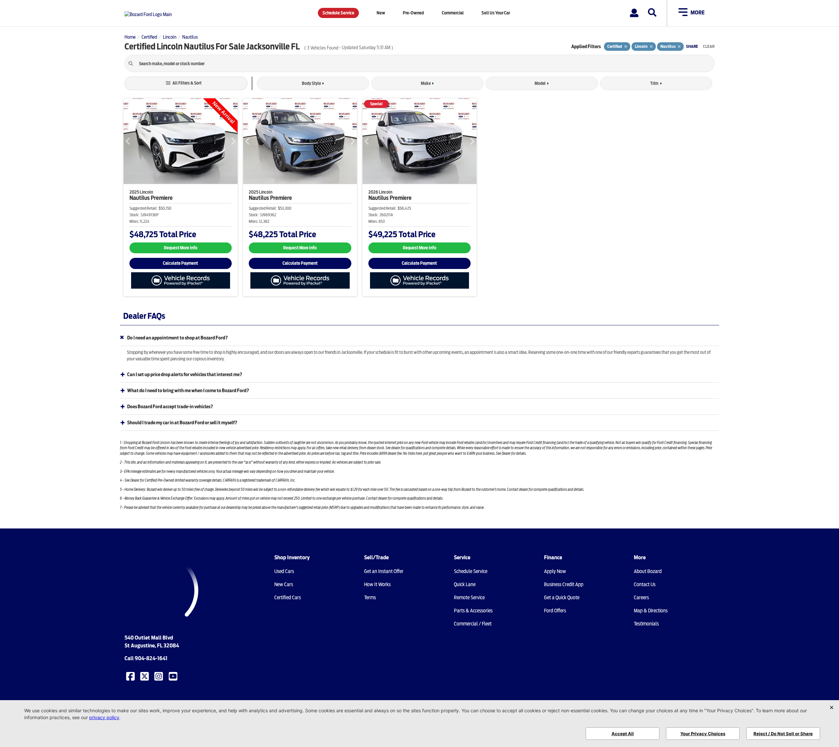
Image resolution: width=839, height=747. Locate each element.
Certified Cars (287, 598)
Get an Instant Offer (383, 571)
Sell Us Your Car (495, 12)
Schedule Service (338, 12)
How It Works (377, 584)
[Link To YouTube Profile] (173, 676)
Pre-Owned (413, 12)
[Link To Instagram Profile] (159, 676)
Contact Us (644, 584)
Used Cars (284, 571)
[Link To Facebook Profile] (131, 676)
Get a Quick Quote (561, 598)
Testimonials (646, 624)
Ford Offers (555, 611)
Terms (370, 598)
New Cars (283, 584)
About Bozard (648, 571)
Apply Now (555, 571)
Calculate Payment (180, 263)
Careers (641, 598)
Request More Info (180, 247)
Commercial (453, 12)
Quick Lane (465, 584)
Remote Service (469, 598)
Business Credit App (563, 584)
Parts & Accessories (473, 611)
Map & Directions (651, 611)
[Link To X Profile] (145, 676)
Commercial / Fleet (473, 624)
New (381, 12)
